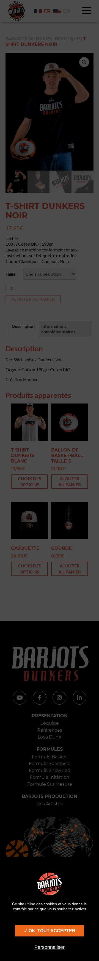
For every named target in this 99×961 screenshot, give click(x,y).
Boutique (67, 38)
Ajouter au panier (33, 299)
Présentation (50, 715)
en (66, 11)
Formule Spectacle (49, 763)
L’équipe (49, 723)
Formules (50, 749)
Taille (11, 274)
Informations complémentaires (58, 329)
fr (47, 11)
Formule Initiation (49, 777)
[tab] (23, 329)
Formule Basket (49, 757)
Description (23, 326)
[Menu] (87, 11)
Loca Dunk (49, 737)
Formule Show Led (49, 770)
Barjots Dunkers (29, 38)
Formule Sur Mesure (49, 784)
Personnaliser (49, 947)
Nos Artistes (49, 803)
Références (49, 730)
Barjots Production (49, 796)
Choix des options (29, 481)
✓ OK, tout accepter (49, 930)
